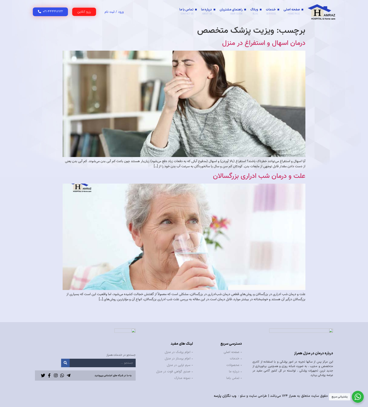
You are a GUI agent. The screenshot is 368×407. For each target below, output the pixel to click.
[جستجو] (65, 363)
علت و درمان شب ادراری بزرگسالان (259, 176)
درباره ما (206, 11)
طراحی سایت (258, 395)
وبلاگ (254, 11)
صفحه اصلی (291, 11)
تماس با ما (186, 11)
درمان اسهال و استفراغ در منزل (263, 43)
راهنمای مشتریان (231, 11)
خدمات (271, 11)
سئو (242, 395)
